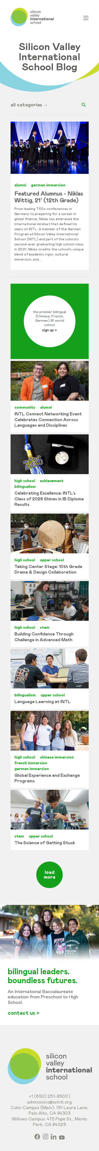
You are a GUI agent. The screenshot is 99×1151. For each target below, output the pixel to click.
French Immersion (30, 763)
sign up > (49, 330)
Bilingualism (25, 487)
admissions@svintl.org (49, 1102)
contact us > (23, 1013)
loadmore (49, 875)
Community (24, 407)
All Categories (27, 105)
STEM (45, 627)
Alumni (20, 185)
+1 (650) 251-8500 (48, 1096)
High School (24, 481)
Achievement (51, 481)
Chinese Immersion (57, 757)
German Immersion (48, 185)
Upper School (52, 560)
